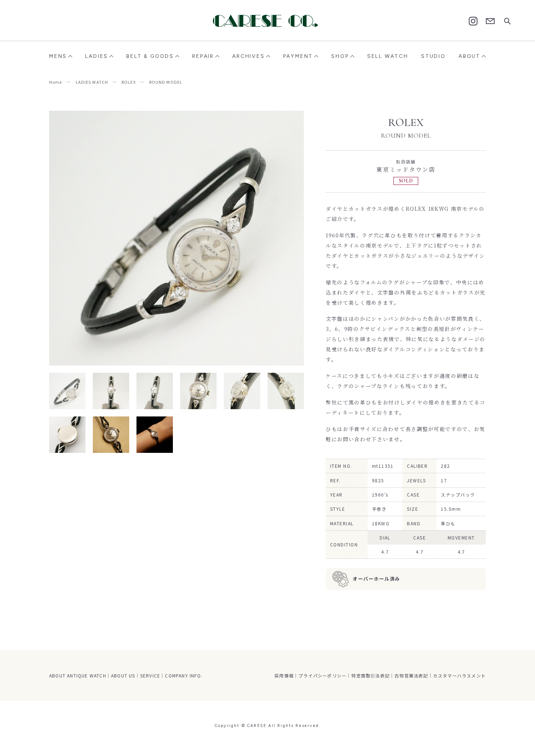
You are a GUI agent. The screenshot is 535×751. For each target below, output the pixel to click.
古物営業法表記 (411, 675)
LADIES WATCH (92, 82)
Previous (113, 238)
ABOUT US (123, 675)
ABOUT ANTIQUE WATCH (77, 675)
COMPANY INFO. (183, 675)
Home (55, 82)
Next (240, 238)
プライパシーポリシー (322, 675)
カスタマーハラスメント (459, 675)
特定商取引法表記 (370, 675)
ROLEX (129, 82)
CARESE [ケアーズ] (267, 21)
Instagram (473, 21)
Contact (490, 21)
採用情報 (284, 675)
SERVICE (150, 675)
